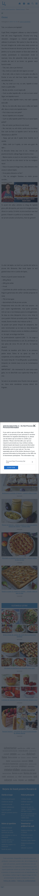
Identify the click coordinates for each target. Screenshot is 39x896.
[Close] (35, 426)
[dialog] (19, 448)
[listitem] (19, 461)
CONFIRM (11, 467)
